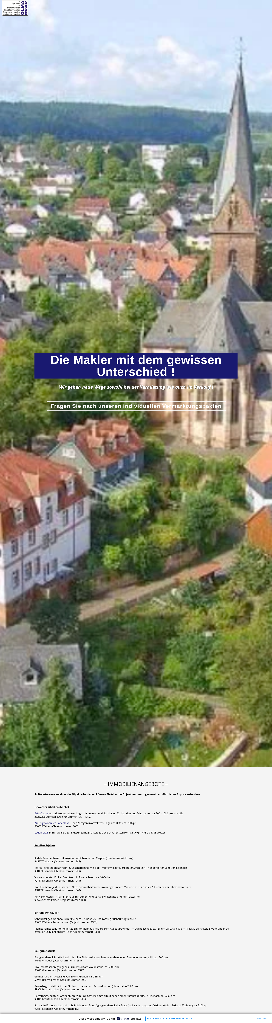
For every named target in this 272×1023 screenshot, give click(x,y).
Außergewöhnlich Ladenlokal (52, 823)
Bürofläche (41, 813)
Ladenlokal (41, 832)
